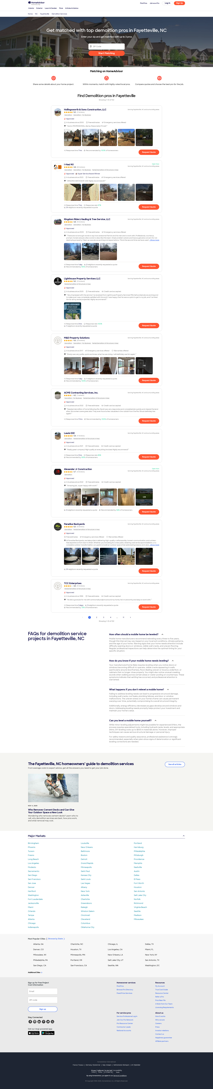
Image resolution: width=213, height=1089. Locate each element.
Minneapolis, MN (78, 955)
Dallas (136, 875)
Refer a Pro (159, 997)
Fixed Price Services (124, 993)
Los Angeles (33, 863)
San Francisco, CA (79, 965)
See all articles (174, 764)
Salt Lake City (140, 895)
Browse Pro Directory (125, 990)
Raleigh (84, 907)
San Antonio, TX (152, 960)
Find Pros (120, 986)
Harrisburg (138, 847)
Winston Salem (87, 911)
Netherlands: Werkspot (121, 1065)
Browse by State (55, 939)
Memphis (138, 863)
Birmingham (33, 843)
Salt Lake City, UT (115, 960)
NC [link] (36, 14)
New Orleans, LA (115, 955)
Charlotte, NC (77, 944)
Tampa (31, 915)
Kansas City (86, 875)
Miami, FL (149, 949)
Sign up (42, 1009)
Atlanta (31, 919)
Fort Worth (139, 883)
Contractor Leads (124, 1027)
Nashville (138, 867)
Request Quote (149, 152)
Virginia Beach (140, 907)
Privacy (93, 1071)
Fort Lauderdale (35, 899)
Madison (137, 915)
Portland (138, 843)
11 (123, 617)
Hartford (32, 891)
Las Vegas (85, 883)
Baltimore (85, 851)
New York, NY (151, 955)
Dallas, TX (149, 944)
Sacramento (33, 871)
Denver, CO (38, 949)
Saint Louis (86, 879)
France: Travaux (78, 1065)
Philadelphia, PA (40, 960)
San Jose (32, 883)
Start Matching (106, 53)
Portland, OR (76, 960)
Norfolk (137, 899)
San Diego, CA (39, 965)
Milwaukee (139, 919)
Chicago (32, 923)
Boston (84, 855)
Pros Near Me (160, 1000)
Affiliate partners (161, 1041)
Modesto (32, 867)
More (61, 8)
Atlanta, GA (38, 944)
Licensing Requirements (164, 1007)
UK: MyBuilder (135, 1065)
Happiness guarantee (163, 1038)
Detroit (84, 859)
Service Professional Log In (127, 1016)
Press (157, 1027)
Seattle (137, 911)
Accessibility (117, 1071)
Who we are (160, 1020)
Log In (167, 3)
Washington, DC (152, 965)
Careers (158, 1023)
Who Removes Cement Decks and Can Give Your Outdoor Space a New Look (51, 811)
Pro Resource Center (125, 1023)
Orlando (31, 911)
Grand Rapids (87, 863)
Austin (136, 871)
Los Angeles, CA (115, 949)
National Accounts (124, 1031)
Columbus (85, 923)
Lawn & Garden (51, 8)
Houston (138, 887)
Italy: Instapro (107, 1065)
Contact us (159, 1034)
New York (85, 891)
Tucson (31, 851)
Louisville (85, 843)
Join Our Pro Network (125, 1020)
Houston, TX (76, 949)
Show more (154, 240)
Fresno (31, 855)
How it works (160, 1016)
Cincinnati (85, 915)
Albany (84, 887)
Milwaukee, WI (39, 955)
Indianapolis (33, 927)
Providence (139, 859)
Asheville (85, 895)
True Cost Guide (161, 990)
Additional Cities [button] (34, 972)
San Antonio (139, 891)
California (100, 1071)
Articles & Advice (71, 8)
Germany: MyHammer (93, 1065)
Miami (30, 907)
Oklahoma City (87, 927)
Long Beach (33, 859)
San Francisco (34, 879)
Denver (31, 887)
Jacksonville (33, 903)
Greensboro (86, 903)
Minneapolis (86, 867)
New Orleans (87, 847)
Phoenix (31, 847)
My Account (160, 986)
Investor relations (162, 1031)
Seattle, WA (113, 965)
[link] (106, 112)
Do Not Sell (108, 1071)
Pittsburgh (138, 855)
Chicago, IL (113, 944)
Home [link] (30, 14)
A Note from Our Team (163, 1004)
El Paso (137, 879)
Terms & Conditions (120, 1076)
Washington (33, 895)
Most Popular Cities (36, 939)
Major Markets (36, 836)
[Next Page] (130, 617)
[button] (72, 137)
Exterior (39, 8)
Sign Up (179, 3)
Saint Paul (85, 871)
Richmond (138, 903)
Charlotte (85, 899)
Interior (31, 8)
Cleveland (85, 919)
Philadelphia (139, 851)
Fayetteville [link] (44, 14)
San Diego (32, 875)
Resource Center (162, 993)
